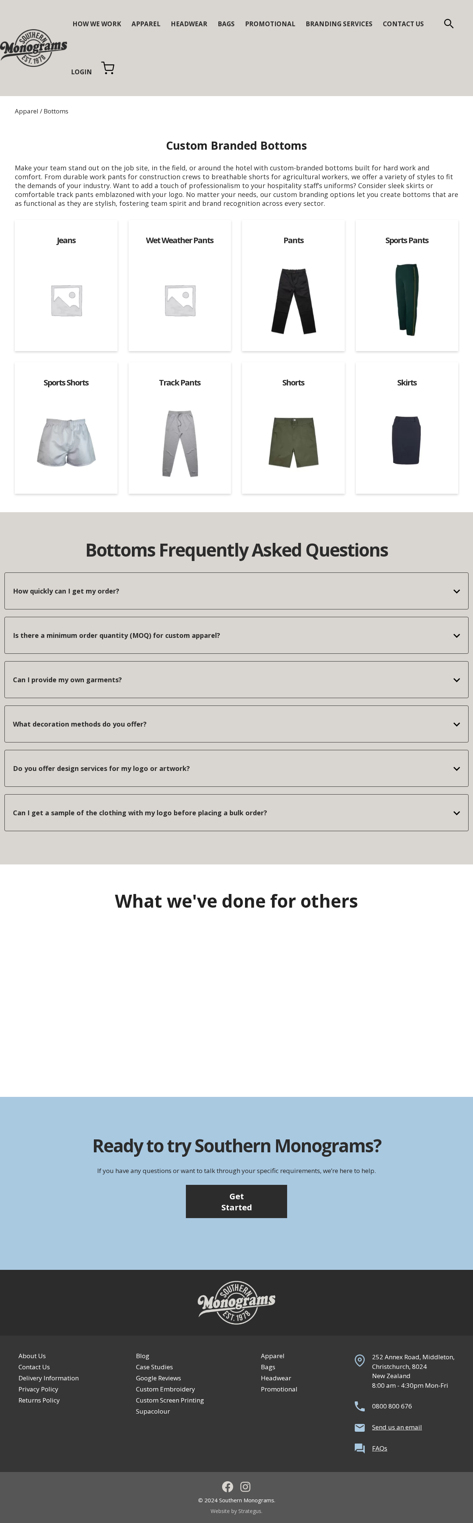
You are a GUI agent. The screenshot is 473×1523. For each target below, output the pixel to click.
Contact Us (34, 1367)
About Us (32, 1356)
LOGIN (81, 72)
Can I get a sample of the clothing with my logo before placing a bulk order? (140, 812)
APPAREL (146, 24)
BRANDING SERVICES (339, 24)
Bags (268, 1367)
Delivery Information (48, 1378)
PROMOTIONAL (270, 24)
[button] (448, 24)
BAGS (226, 24)
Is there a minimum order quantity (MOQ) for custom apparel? (116, 635)
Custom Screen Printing (170, 1400)
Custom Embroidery (165, 1389)
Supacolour (153, 1411)
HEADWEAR (189, 24)
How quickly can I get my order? (66, 591)
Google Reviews (158, 1378)
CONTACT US (403, 24)
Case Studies (154, 1367)
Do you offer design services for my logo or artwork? (101, 768)
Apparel (26, 111)
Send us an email (397, 1427)
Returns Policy (39, 1400)
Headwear (276, 1378)
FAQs (379, 1448)
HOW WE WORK (96, 24)
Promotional (279, 1389)
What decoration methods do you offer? (80, 724)
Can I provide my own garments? (67, 679)
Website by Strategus (236, 1510)
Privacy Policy (38, 1389)
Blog (142, 1356)
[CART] (108, 72)
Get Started (236, 1201)
